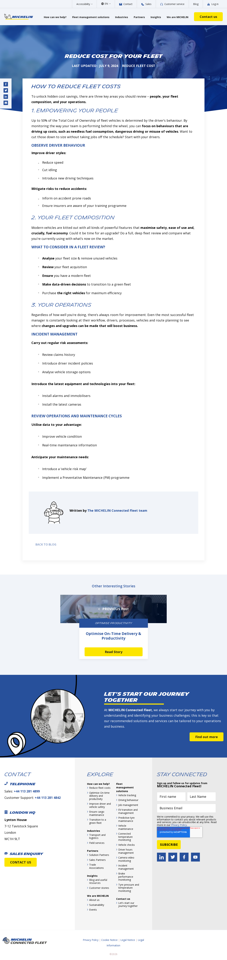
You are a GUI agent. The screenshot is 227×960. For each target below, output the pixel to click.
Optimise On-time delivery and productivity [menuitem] (99, 796)
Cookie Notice (109, 940)
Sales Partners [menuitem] (97, 860)
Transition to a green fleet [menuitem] (97, 821)
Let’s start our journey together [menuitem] (128, 904)
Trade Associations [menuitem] (96, 866)
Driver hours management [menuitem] (126, 851)
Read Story (113, 652)
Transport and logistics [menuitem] (97, 836)
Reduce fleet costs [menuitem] (99, 787)
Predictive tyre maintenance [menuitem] (126, 819)
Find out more (206, 737)
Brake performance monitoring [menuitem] (125, 876)
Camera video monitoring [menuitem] (126, 859)
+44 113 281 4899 (27, 791)
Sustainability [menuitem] (96, 905)
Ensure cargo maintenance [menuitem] (96, 813)
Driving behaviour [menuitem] (128, 800)
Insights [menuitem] (92, 875)
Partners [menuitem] (92, 850)
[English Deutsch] (107, 3)
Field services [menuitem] (96, 843)
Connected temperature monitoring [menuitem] (125, 837)
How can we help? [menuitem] (98, 784)
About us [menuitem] (94, 900)
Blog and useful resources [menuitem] (98, 881)
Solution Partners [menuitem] (99, 855)
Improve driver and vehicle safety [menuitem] (100, 805)
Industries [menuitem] (93, 830)
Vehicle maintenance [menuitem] (125, 827)
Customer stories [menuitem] (99, 888)
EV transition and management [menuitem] (128, 811)
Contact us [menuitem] (123, 898)
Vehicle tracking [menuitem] (127, 795)
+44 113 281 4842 (48, 797)
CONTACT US (20, 862)
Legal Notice (127, 940)
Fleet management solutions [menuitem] (125, 787)
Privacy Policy (179, 825)
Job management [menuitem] (128, 805)
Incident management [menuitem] (126, 867)
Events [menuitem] (93, 909)
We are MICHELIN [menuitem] (98, 895)
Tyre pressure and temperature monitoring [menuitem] (128, 888)
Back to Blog (45, 544)
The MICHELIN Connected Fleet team (117, 510)
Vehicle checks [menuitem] (126, 844)
